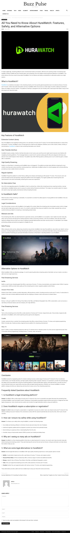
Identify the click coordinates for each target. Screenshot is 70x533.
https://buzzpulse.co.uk (15, 483)
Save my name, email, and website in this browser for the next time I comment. (20, 520)
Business (9, 10)
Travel (46, 10)
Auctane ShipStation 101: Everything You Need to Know (14, 475)
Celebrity (25, 10)
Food (41, 10)
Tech (15, 10)
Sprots (57, 10)
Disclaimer (42, 531)
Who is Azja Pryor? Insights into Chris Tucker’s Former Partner (54, 475)
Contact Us (5, 13)
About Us (37, 531)
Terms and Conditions (56, 531)
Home (3, 10)
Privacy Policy (48, 531)
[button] (66, 10)
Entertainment (34, 10)
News (19, 10)
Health (52, 10)
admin (3, 29)
